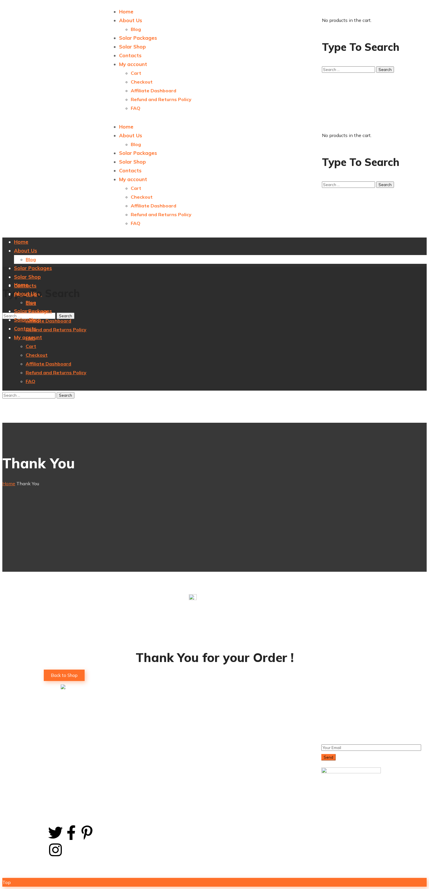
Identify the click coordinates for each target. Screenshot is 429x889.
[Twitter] (55, 832)
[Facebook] (71, 832)
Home (8, 483)
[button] (64, 675)
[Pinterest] (87, 832)
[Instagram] (55, 850)
